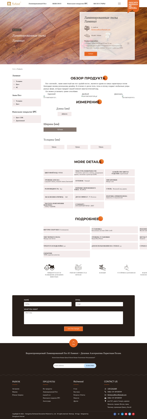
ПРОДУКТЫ (49, 381)
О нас (75, 389)
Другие (76, 401)
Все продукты (47, 389)
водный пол (47, 395)
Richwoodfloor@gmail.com (100, 30)
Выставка (77, 392)
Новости (76, 398)
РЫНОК (16, 381)
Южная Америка (17, 395)
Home (13, 69)
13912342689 (112, 389)
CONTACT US (110, 381)
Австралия (15, 389)
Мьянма (14, 392)
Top (73, 344)
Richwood (78, 381)
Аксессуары (47, 401)
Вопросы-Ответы (79, 395)
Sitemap (71, 414)
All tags (77, 414)
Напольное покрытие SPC (51, 398)
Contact (90, 54)
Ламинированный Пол (50, 392)
